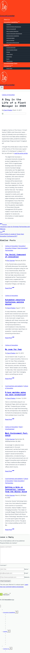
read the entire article (21, 153)
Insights (5, 631)
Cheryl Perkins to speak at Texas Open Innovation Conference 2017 (12, 234)
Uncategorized (9, 429)
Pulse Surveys (9, 61)
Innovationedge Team (10, 63)
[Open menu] (2, 87)
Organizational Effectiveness (12, 42)
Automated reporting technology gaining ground (15, 301)
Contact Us (6, 648)
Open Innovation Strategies (12, 31)
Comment (3, 565)
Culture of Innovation (8, 95)
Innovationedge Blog (10, 47)
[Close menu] (0, 606)
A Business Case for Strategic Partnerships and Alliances (15, 227)
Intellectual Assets (10, 38)
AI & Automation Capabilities (12, 35)
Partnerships (9, 250)
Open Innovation (22, 248)
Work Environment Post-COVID (16, 434)
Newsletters (9, 56)
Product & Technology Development (14, 33)
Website (26, 577)
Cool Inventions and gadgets (14, 386)
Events (7, 59)
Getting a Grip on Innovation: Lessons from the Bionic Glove (16, 489)
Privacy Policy (9, 68)
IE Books (8, 52)
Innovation (8, 24)
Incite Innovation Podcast (11, 49)
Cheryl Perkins (8, 110)
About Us (7, 19)
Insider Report (9, 54)
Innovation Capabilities (9, 612)
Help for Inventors (10, 40)
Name (26, 569)
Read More (9, 288)
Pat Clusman (11, 260)
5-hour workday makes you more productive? (15, 393)
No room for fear (13, 349)
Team (20, 427)
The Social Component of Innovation (15, 255)
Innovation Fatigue (10, 248)
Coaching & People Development (13, 26)
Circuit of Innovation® (11, 29)
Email (26, 573)
